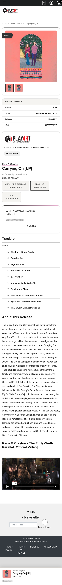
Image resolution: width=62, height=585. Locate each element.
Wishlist (32, 226)
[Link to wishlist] (44, 3)
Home (4, 24)
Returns (34, 547)
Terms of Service (21, 550)
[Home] (10, 10)
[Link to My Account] (52, 3)
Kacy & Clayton (16, 24)
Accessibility (50, 547)
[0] (59, 3)
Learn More (12, 154)
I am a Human (44, 527)
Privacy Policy (9, 548)
